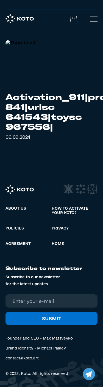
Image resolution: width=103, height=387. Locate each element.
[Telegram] (89, 374)
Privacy (60, 228)
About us (15, 208)
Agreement (18, 243)
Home (58, 243)
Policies (14, 228)
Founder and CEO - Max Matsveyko (39, 338)
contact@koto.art (22, 358)
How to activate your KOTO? (70, 210)
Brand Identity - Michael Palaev (35, 348)
